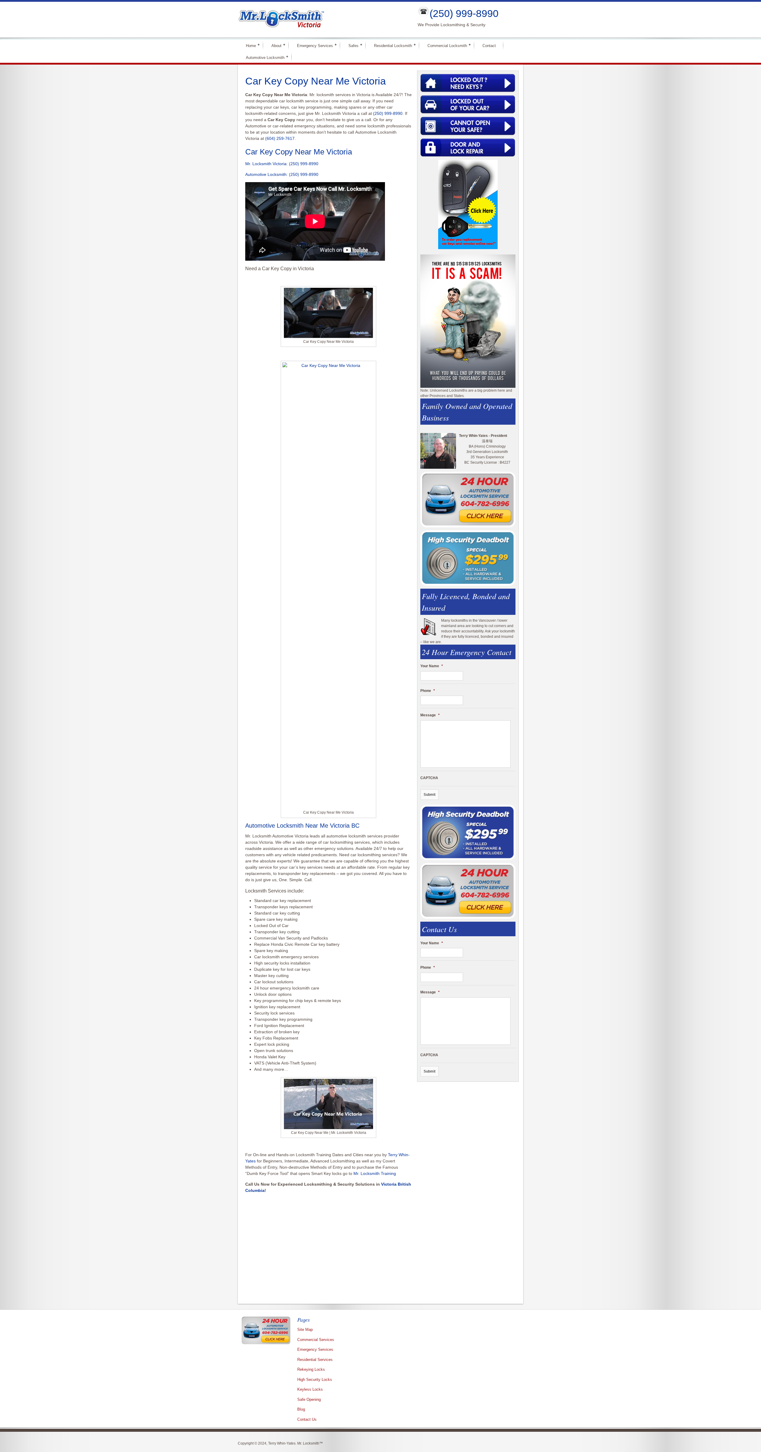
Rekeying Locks (311, 1369)
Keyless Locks (310, 1389)
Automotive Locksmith (262, 57)
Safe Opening (309, 1399)
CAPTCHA (429, 778)
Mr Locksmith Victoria (323, 19)
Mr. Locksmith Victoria (266, 163)
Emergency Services (312, 45)
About (274, 45)
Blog (301, 1409)
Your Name (431, 666)
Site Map (305, 1329)
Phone (427, 691)
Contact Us (307, 1419)
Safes (351, 45)
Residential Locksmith (390, 45)
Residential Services (315, 1359)
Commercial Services (315, 1339)
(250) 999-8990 (464, 13)
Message (430, 715)
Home (248, 45)
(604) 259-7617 (280, 138)
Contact (489, 45)
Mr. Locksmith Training (374, 1173)
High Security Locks (314, 1379)
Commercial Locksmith (444, 45)
